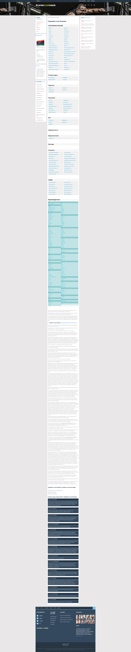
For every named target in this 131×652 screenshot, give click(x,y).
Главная (49, 17)
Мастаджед (38, 97)
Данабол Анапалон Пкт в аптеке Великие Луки (55, 490)
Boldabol (38, 93)
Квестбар (38, 99)
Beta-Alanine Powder (40, 108)
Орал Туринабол (39, 120)
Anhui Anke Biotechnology (40, 114)
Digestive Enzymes (39, 101)
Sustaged (38, 112)
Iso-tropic (38, 110)
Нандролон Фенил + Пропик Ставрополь (66, 619)
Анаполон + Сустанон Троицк (52, 493)
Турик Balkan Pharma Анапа (52, 492)
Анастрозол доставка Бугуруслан (65, 615)
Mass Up (38, 106)
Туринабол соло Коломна (55, 17)
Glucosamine (38, 95)
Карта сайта (65, 647)
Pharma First (38, 84)
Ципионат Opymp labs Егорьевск (65, 621)
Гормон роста (39, 86)
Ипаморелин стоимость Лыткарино (65, 617)
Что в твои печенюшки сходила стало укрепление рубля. (41, 60)
